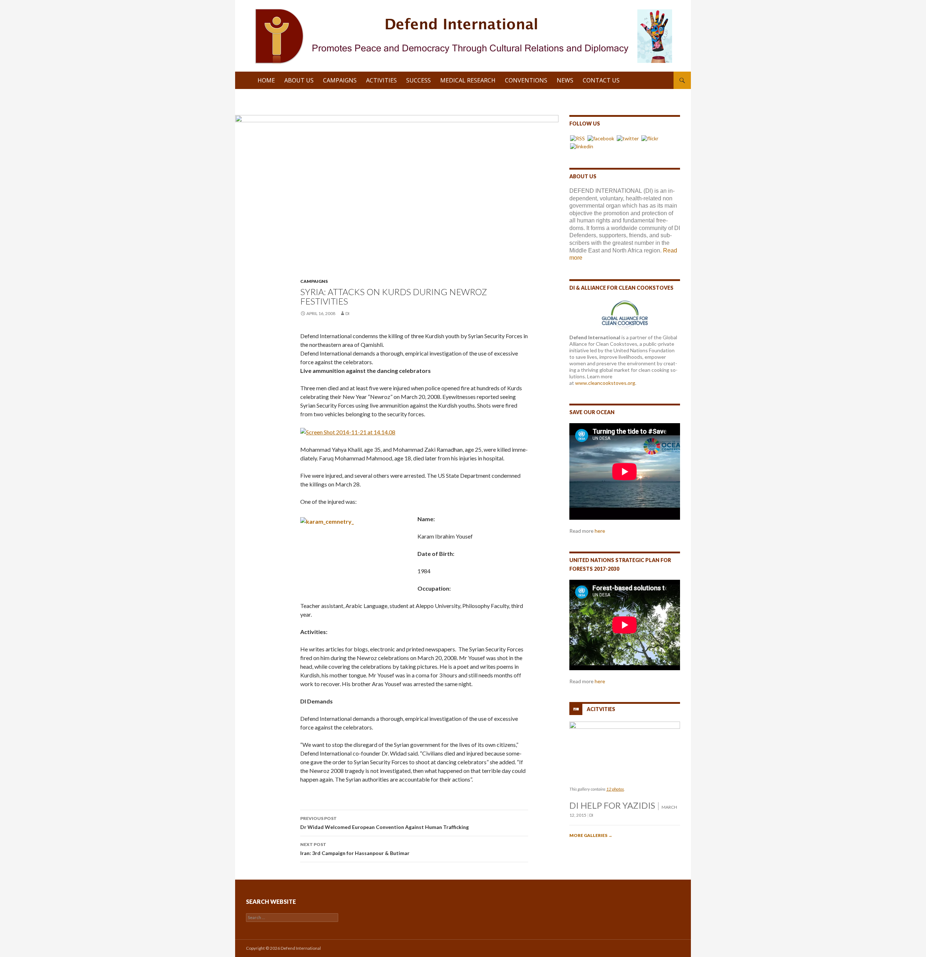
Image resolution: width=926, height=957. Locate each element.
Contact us (601, 80)
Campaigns (340, 80)
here (600, 531)
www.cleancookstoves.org (605, 383)
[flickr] (650, 138)
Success (418, 80)
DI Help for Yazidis (612, 805)
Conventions (526, 80)
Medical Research (468, 80)
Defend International (301, 948)
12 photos (615, 789)
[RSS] (577, 138)
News (565, 80)
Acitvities (601, 709)
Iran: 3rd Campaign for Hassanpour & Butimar (354, 849)
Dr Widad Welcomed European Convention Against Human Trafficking (384, 823)
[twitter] (628, 138)
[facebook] (601, 138)
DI (347, 313)
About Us (299, 80)
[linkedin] (581, 146)
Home (266, 80)
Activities (381, 80)
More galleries (590, 835)
